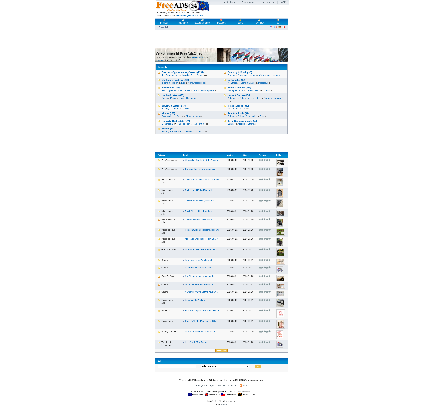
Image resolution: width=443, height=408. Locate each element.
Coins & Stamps (248, 83)
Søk (278, 23)
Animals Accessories (247, 116)
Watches (187, 108)
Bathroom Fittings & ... (250, 98)
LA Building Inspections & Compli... (201, 284)
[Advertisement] (249, 12)
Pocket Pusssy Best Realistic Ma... (201, 331)
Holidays (190, 131)
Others (200, 75)
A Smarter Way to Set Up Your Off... (201, 292)
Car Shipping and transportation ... (201, 276)
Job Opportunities (170, 75)
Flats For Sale (199, 124)
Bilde (278, 155)
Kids (183, 83)
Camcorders (184, 90)
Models (241, 124)
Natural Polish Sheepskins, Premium (202, 179)
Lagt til (230, 155)
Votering (262, 155)
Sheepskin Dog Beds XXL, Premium (202, 160)
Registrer (230, 2)
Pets (262, 116)
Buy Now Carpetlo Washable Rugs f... (202, 310)
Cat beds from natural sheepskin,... (201, 169)
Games (231, 124)
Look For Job (188, 75)
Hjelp (212, 385)
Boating (231, 75)
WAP (283, 2)
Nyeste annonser (202, 23)
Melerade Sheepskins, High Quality (201, 239)
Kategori (161, 155)
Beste (240, 23)
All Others (232, 83)
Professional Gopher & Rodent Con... (202, 249)
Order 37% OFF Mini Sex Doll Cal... (201, 321)
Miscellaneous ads (236, 108)
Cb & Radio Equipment (203, 90)
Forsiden (164, 23)
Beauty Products (235, 90)
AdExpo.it (225, 405)
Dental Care (252, 90)
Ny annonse (249, 2)
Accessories (167, 116)
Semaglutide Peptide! (195, 300)
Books (165, 98)
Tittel (185, 155)
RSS (244, 385)
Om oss (221, 385)
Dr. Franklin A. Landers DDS (198, 267)
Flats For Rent (183, 124)
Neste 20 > (221, 351)
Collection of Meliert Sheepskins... (201, 190)
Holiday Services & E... (172, 131)
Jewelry (165, 108)
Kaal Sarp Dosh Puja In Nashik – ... (201, 260)
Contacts (232, 385)
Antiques (232, 98)
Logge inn (269, 2)
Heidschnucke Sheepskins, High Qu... (202, 230)
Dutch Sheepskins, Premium (198, 211)
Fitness (266, 90)
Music (173, 98)
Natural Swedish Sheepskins (198, 219)
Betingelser (201, 385)
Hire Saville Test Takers (196, 342)
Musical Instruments (188, 98)
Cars (179, 116)
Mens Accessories (196, 83)
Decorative (263, 83)
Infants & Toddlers (170, 83)
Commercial (167, 124)
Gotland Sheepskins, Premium (199, 201)
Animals (231, 116)
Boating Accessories (247, 75)
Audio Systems (169, 90)
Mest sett (221, 23)
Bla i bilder (183, 23)
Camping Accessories (269, 75)
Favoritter (259, 23)
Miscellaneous (193, 116)
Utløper (246, 155)
